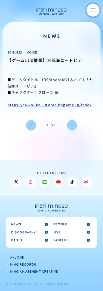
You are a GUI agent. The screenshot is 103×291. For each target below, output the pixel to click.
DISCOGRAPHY (23, 232)
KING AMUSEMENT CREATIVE (34, 271)
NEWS (16, 224)
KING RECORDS (23, 264)
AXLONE (17, 257)
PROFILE (60, 224)
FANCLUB (61, 240)
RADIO (16, 240)
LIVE (57, 232)
